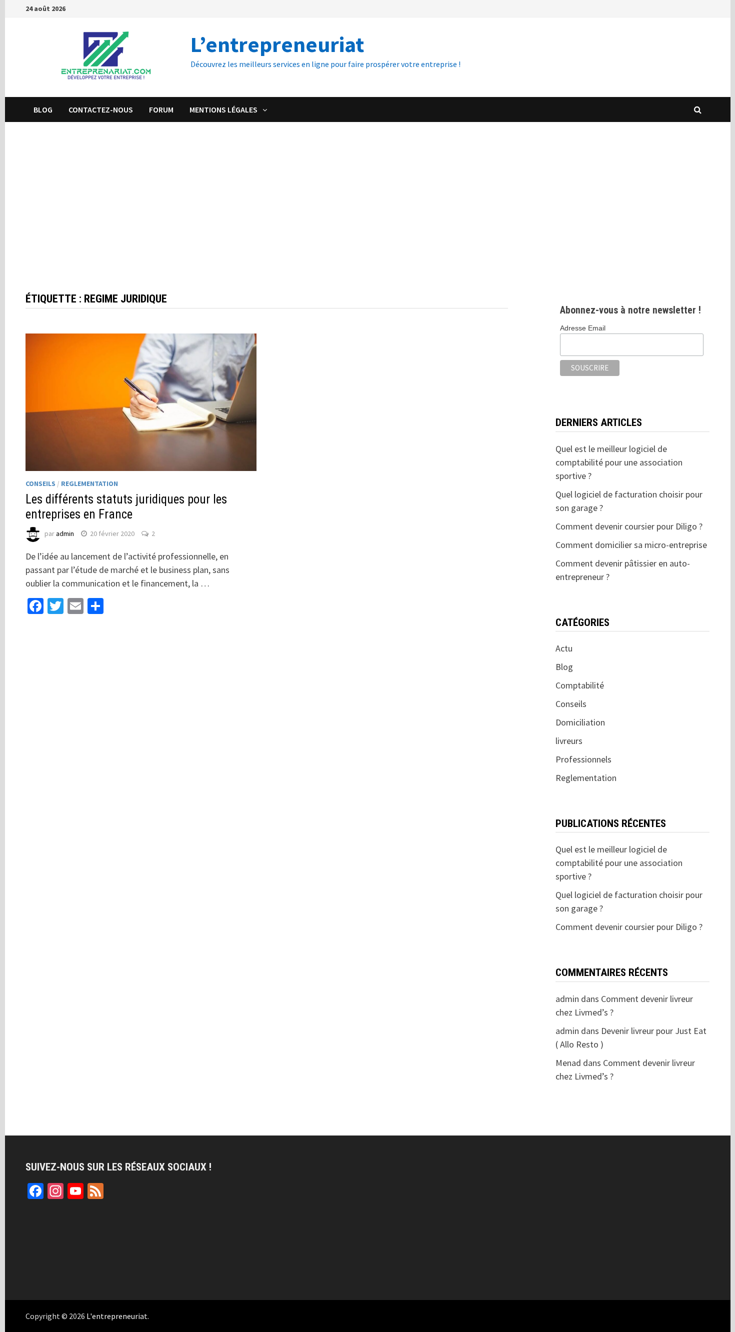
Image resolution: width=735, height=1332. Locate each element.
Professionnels (584, 759)
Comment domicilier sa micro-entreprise (631, 544)
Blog (43, 109)
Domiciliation (580, 722)
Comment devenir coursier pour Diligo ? (629, 526)
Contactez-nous (100, 109)
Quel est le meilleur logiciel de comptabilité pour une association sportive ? (619, 462)
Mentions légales (224, 109)
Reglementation (89, 483)
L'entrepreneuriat (117, 1316)
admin (65, 533)
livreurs (569, 740)
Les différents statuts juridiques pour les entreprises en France (126, 507)
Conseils (41, 483)
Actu (564, 648)
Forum (161, 109)
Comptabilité (580, 685)
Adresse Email (583, 328)
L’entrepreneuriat (277, 44)
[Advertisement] (368, 197)
